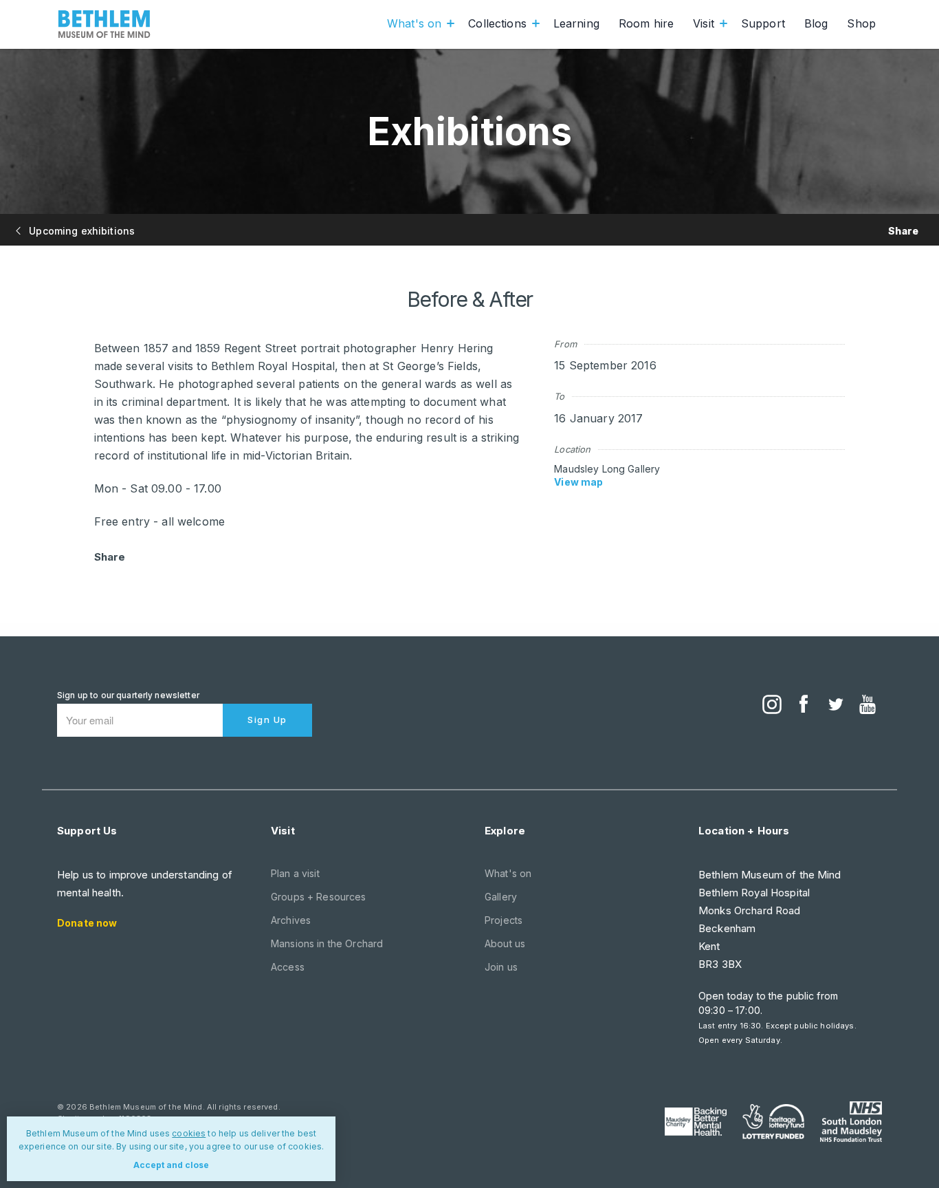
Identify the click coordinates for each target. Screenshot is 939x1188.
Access (288, 967)
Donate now (87, 923)
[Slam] (851, 1121)
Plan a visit (295, 873)
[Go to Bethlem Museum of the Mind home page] (104, 24)
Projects (503, 920)
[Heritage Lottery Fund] (773, 1122)
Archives (291, 920)
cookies (189, 1133)
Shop (861, 23)
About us (505, 943)
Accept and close (171, 1165)
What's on (414, 23)
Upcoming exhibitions (80, 231)
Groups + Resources (318, 897)
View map (578, 482)
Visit (703, 23)
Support (763, 23)
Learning (576, 23)
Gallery (501, 897)
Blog (816, 23)
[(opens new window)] (772, 705)
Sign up (267, 719)
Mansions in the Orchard (327, 943)
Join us (501, 967)
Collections (497, 23)
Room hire (646, 23)
